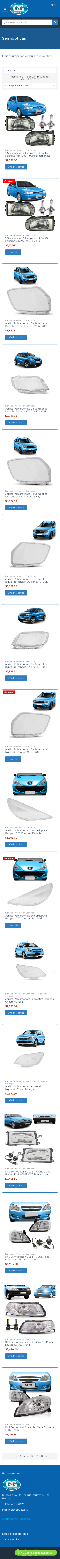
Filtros (11, 70)
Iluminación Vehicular (23, 56)
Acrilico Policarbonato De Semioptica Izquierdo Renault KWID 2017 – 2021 (26, 665)
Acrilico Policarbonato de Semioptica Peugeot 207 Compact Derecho (26, 832)
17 (37, 1456)
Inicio (5, 56)
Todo (37, 79)
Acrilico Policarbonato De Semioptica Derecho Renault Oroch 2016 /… (26, 495)
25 (27, 79)
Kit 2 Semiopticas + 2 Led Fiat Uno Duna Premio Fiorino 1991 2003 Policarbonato (27, 1173)
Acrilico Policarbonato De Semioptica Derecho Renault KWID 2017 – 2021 (26, 410)
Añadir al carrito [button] (16, 167)
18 (41, 1456)
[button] (36, 1553)
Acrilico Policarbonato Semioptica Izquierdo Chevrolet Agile (24, 1088)
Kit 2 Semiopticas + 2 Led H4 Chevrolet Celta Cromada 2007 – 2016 (27, 1258)
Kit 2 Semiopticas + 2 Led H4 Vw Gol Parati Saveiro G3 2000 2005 (29, 1343)
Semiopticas (31, 150)
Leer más (13, 252)
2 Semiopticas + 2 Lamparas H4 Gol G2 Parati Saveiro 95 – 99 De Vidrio (26, 239)
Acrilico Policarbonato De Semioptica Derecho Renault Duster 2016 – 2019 (26, 325)
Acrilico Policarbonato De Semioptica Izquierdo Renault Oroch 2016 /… (26, 751)
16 (32, 1456)
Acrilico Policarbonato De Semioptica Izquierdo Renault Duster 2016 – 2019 (26, 580)
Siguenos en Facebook (16, 1519)
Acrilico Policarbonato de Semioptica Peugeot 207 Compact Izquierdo (26, 917)
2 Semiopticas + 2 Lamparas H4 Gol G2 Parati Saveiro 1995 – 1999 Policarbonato (27, 154)
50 (31, 79)
